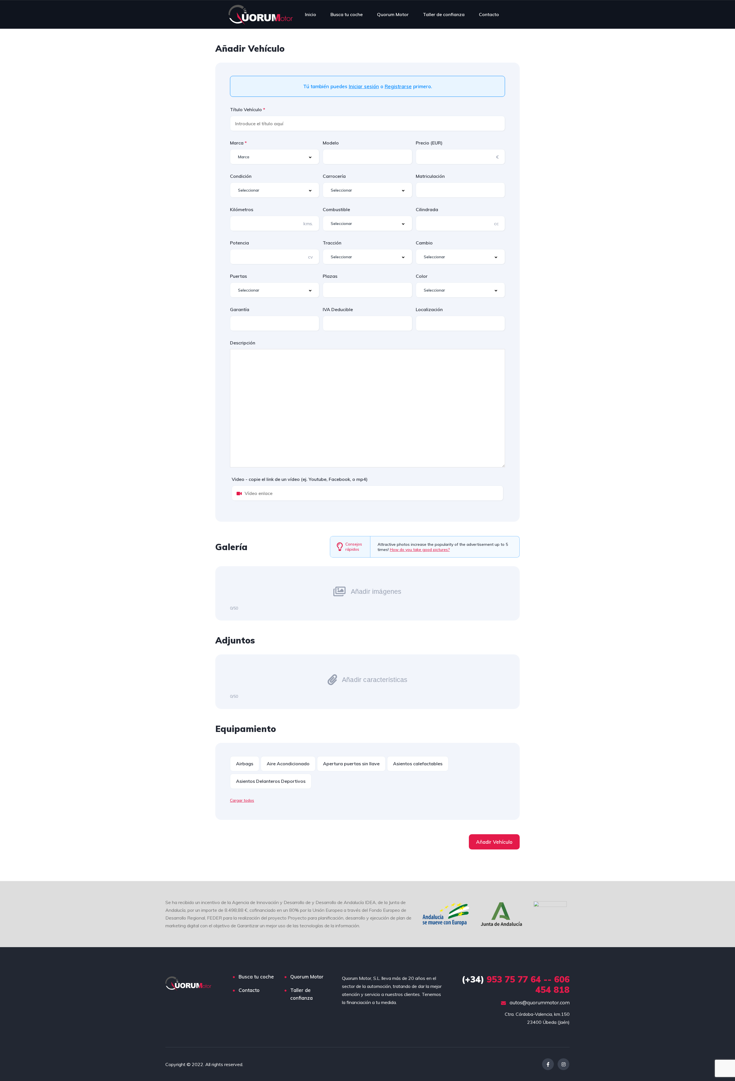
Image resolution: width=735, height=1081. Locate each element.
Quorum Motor (393, 14)
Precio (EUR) (429, 143)
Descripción (242, 343)
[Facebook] (548, 1064)
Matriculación (430, 176)
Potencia (239, 243)
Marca (237, 143)
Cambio (424, 243)
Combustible (336, 209)
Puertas (238, 276)
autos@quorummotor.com (539, 1002)
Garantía (239, 309)
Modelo (331, 143)
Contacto (489, 14)
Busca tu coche (346, 14)
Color (422, 276)
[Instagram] (563, 1064)
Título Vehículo (246, 109)
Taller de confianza (444, 14)
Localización (429, 309)
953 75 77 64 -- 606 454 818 (516, 984)
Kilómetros (241, 209)
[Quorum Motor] (261, 14)
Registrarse (398, 86)
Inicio (310, 14)
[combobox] (274, 156)
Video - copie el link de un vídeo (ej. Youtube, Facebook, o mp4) (300, 479)
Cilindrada (427, 209)
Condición (241, 176)
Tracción (332, 243)
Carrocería (334, 176)
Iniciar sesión (364, 86)
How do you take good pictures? (420, 549)
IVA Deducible (338, 309)
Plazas (330, 276)
